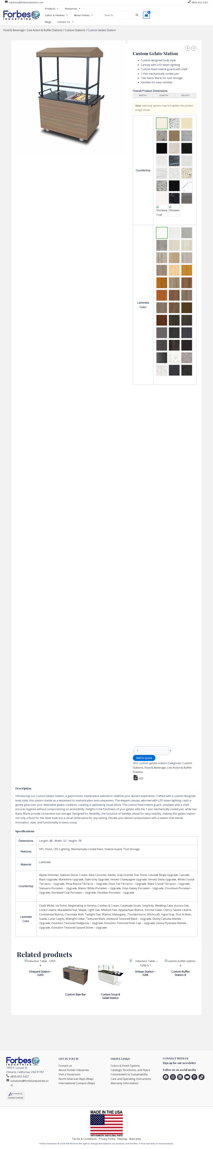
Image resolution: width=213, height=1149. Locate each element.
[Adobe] (174, 135)
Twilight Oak (93, 914)
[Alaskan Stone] (174, 123)
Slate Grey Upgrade (97, 879)
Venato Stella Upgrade (162, 879)
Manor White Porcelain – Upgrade (99, 888)
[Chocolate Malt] (161, 307)
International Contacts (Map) (77, 1083)
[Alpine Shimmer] (161, 123)
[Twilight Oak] (174, 307)
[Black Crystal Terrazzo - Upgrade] (174, 185)
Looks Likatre (47, 910)
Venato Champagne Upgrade (128, 879)
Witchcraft (153, 914)
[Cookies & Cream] (161, 245)
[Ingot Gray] (161, 332)
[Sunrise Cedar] (186, 282)
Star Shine (140, 875)
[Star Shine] (161, 148)
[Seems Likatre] (174, 295)
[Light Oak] (186, 270)
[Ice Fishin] (174, 232)
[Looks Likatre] (186, 257)
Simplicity (148, 905)
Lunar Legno (56, 919)
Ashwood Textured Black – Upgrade (128, 919)
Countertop (143, 170)
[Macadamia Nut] (161, 270)
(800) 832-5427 (200, 2)
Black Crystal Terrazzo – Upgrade (169, 884)
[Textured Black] (186, 345)
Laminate (45, 862)
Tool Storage (131, 849)
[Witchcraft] (186, 320)
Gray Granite (125, 875)
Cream (83, 875)
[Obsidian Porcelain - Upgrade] (174, 210)
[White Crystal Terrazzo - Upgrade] (174, 173)
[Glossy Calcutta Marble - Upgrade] (174, 357)
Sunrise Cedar (153, 910)
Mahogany (119, 914)
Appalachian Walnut (130, 910)
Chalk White (46, 905)
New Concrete (97, 875)
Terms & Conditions (84, 1139)
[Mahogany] (161, 320)
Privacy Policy (107, 1139)
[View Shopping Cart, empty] (146, 15)
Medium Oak (109, 910)
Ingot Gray (167, 914)
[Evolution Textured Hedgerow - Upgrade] (186, 357)
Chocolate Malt (74, 914)
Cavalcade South (130, 905)
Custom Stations (75, 30)
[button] (162, 123)
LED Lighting (62, 849)
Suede (43, 919)
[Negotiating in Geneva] (186, 232)
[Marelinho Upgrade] (161, 160)
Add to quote (144, 758)
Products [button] (50, 8)
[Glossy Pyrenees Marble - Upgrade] (174, 370)
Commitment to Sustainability (129, 1074)
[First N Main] (174, 332)
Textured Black (95, 919)
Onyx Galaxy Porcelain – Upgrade (142, 888)
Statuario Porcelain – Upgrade (58, 888)
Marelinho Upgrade (71, 879)
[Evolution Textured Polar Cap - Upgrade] (161, 370)
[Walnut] (186, 307)
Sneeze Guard (113, 849)
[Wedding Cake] (161, 257)
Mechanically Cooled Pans (87, 849)
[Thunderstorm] (174, 320)
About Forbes (82, 15)
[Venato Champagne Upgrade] (186, 160)
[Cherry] (161, 295)
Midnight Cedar (75, 919)
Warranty (135, 1139)
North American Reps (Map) (76, 1079)
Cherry (167, 910)
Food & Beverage (14, 30)
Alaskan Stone (69, 875)
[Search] (137, 15)
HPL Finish (45, 849)
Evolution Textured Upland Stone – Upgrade (79, 927)
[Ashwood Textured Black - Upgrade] (161, 357)
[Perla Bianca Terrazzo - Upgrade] (186, 173)
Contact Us (63, 21)
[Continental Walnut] (186, 295)
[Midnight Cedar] (174, 345)
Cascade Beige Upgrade (163, 875)
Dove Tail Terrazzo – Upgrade (127, 884)
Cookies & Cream (108, 905)
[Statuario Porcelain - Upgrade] (186, 185)
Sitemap (122, 1139)
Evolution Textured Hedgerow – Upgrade (77, 923)
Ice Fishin (61, 905)
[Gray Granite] (186, 135)
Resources (71, 8)
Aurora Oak (181, 905)
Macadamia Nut (67, 910)
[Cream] (186, 123)
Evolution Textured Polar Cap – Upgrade (129, 923)
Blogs (48, 21)
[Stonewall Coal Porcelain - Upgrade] (161, 210)
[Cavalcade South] (174, 245)
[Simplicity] (186, 245)
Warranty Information (124, 1083)
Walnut (106, 914)
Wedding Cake (164, 905)
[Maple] (174, 270)
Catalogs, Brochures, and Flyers (130, 1070)
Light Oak (94, 910)
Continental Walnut (51, 914)
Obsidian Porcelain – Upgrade (115, 892)
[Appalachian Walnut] (174, 282)
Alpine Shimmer (49, 875)
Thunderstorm (136, 914)
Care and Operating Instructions (131, 1079)
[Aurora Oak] (174, 257)
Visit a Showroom (69, 1074)
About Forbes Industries (74, 1070)
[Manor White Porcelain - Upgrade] (161, 198)
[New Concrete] (161, 135)
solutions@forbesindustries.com (26, 2)
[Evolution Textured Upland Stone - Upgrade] (186, 370)
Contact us (65, 1066)
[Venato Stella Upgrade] (161, 173)
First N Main (183, 914)
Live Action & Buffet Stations (44, 30)
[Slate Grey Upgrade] (174, 160)
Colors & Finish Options (125, 1066)
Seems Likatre (182, 910)
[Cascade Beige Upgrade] (174, 148)
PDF (140, 778)
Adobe (112, 875)
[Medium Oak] (161, 282)
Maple (82, 910)
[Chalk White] (161, 232)
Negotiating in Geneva (82, 905)
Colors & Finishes (55, 15)
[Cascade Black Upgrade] (186, 148)
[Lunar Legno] (161, 345)
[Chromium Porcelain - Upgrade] (186, 198)
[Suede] (186, 332)
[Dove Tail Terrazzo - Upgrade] (161, 185)
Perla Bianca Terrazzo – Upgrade (86, 884)
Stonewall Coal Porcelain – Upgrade (73, 892)
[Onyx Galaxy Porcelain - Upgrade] (174, 198)
